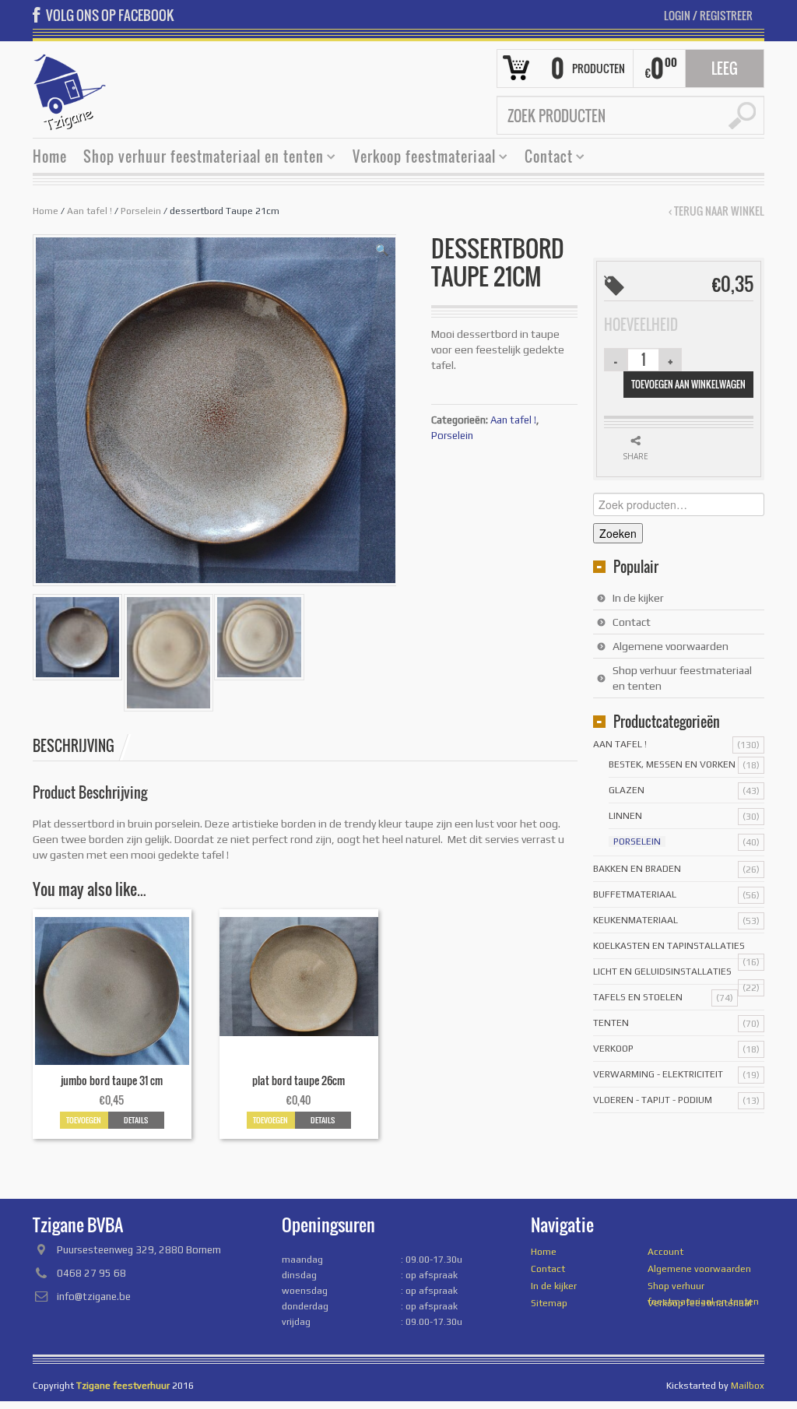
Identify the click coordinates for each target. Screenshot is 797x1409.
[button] (381, 250)
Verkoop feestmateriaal (418, 158)
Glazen (626, 790)
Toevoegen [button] (83, 1120)
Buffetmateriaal (634, 894)
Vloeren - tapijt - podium (652, 1100)
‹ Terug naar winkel (716, 211)
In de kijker (638, 598)
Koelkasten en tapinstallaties (669, 945)
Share (635, 456)
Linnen (625, 815)
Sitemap (549, 1303)
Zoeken (618, 533)
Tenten (611, 1022)
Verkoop (613, 1048)
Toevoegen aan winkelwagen (688, 384)
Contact (543, 158)
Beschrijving (73, 746)
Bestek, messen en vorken (672, 764)
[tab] (82, 746)
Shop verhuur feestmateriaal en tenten (198, 158)
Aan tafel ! (89, 211)
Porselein (141, 211)
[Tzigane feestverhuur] (70, 90)
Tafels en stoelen (638, 997)
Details (136, 1120)
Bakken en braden (637, 868)
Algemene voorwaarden (671, 646)
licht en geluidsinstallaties (662, 971)
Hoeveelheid (641, 324)
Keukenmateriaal (635, 920)
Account (665, 1251)
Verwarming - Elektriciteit (658, 1074)
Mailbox (747, 1385)
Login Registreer (708, 15)
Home (50, 156)
